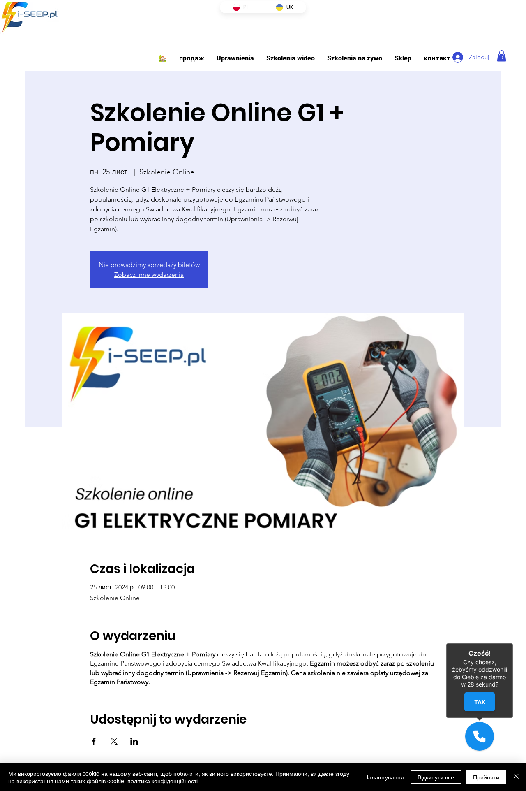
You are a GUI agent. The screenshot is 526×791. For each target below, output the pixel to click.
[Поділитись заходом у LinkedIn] (134, 741)
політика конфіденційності (162, 781)
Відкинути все (436, 777)
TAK (479, 701)
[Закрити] (516, 777)
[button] (235, 58)
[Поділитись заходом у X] (114, 741)
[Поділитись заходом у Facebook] (94, 741)
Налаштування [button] (384, 777)
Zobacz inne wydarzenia (149, 274)
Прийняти (486, 777)
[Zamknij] (513, 643)
